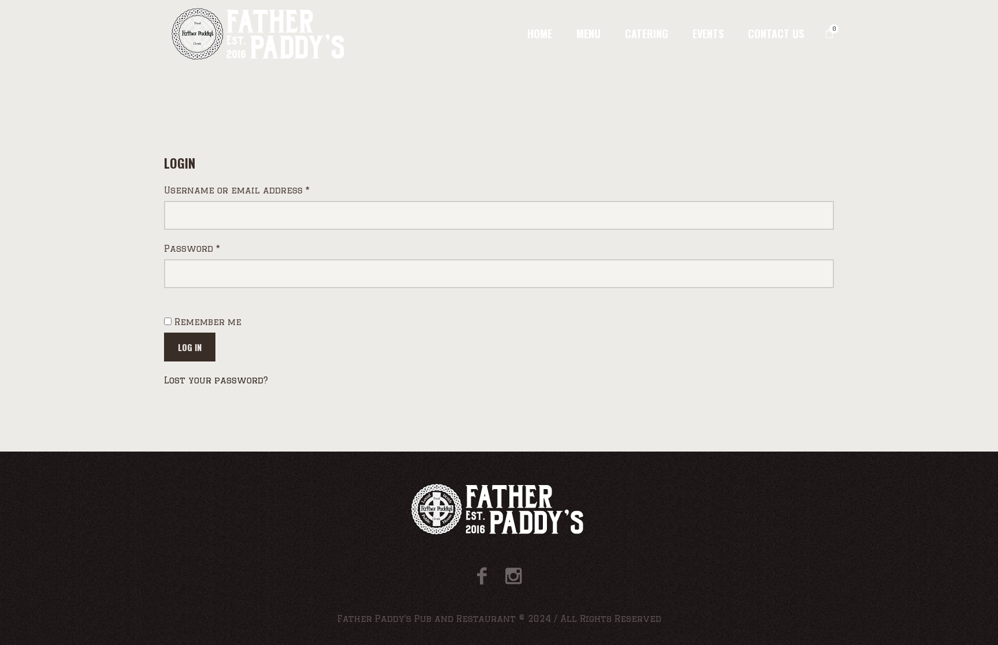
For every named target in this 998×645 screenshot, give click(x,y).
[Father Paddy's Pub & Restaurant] (499, 509)
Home (465, 117)
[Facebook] (481, 576)
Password (213, 248)
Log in (190, 347)
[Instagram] (513, 576)
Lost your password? (216, 380)
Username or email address (258, 190)
